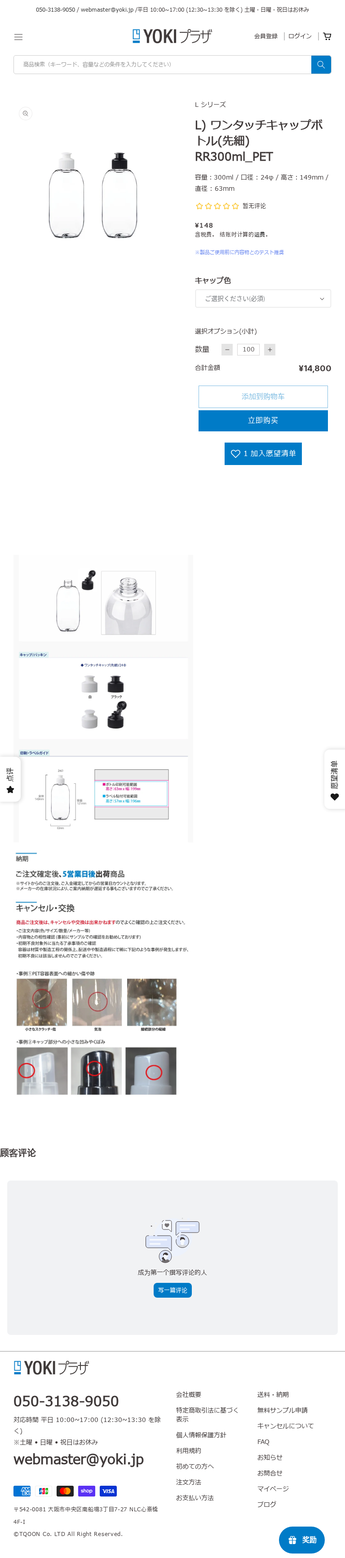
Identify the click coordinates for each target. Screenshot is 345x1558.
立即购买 (263, 420)
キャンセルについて (285, 1426)
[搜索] (321, 65)
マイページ (273, 1489)
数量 (202, 349)
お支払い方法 (195, 1498)
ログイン (300, 36)
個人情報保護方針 (201, 1435)
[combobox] (172, 64)
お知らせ (270, 1457)
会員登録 (266, 36)
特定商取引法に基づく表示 (207, 1415)
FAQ (263, 1442)
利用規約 (188, 1451)
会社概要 (188, 1395)
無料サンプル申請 (282, 1410)
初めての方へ (195, 1466)
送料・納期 (273, 1395)
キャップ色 (213, 281)
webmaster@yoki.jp (107, 10)
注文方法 (188, 1482)
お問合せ (270, 1473)
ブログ (266, 1505)
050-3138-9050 (55, 10)
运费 (259, 235)
